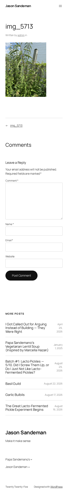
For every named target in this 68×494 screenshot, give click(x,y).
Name (9, 224)
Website (10, 256)
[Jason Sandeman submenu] (29, 467)
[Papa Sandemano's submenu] (31, 459)
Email (9, 240)
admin (21, 35)
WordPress (56, 486)
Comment (11, 180)
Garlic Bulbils (15, 394)
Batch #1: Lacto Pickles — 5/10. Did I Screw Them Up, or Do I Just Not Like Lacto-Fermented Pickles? (27, 366)
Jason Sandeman (18, 6)
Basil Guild (13, 383)
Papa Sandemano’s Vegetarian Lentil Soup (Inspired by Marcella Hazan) (27, 346)
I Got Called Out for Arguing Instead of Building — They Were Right (26, 327)
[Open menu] (60, 6)
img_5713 (16, 125)
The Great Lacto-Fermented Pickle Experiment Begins (26, 407)
